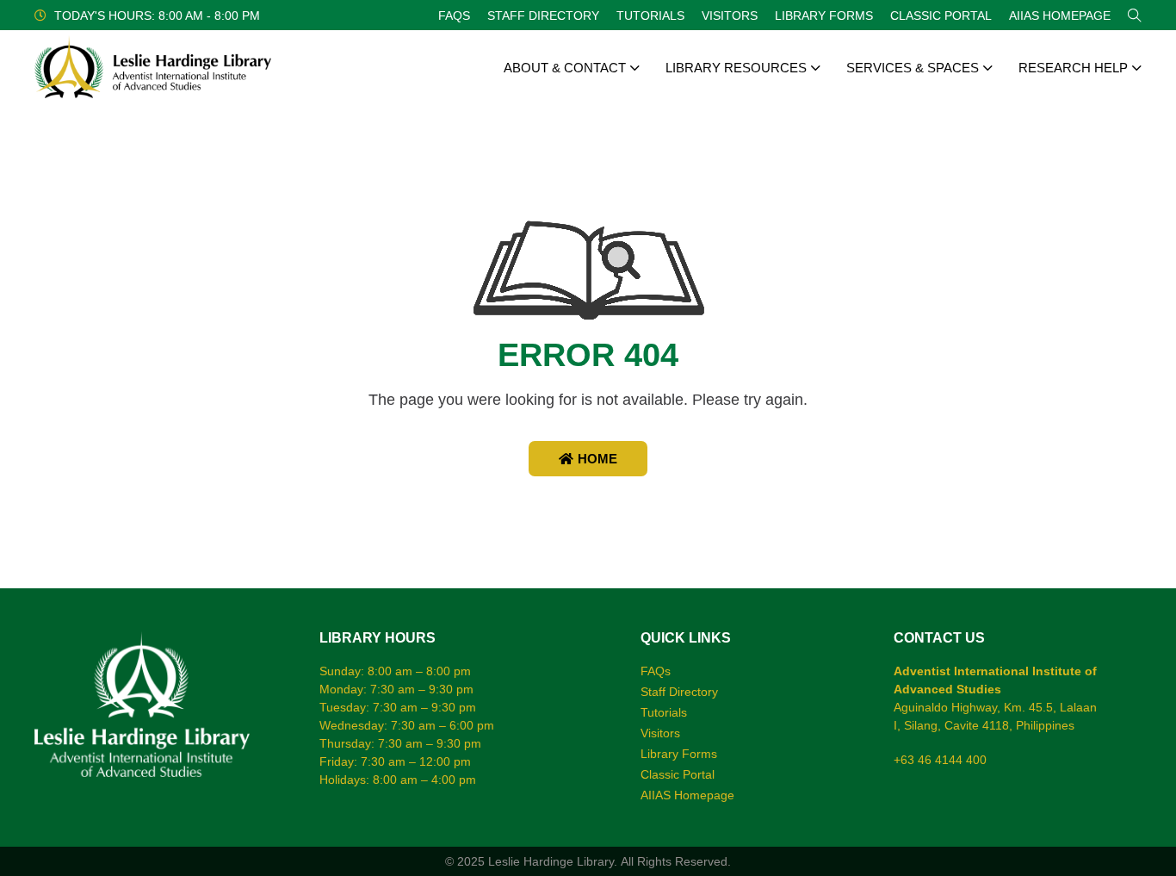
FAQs (454, 15)
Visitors (730, 15)
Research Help (1073, 67)
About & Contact (565, 67)
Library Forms (824, 15)
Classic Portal (941, 15)
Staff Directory (543, 15)
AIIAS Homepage (1060, 15)
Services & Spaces (912, 67)
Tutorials (650, 15)
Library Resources (736, 67)
